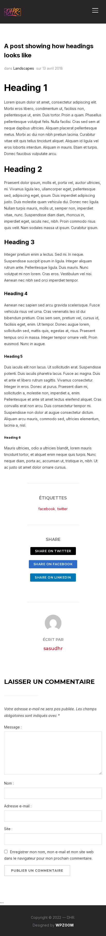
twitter (62, 509)
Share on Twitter (53, 551)
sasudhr (53, 648)
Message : (13, 727)
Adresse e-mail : (17, 806)
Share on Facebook (53, 564)
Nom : (9, 783)
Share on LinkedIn (53, 577)
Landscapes (23, 68)
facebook (46, 509)
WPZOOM (65, 925)
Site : (8, 829)
